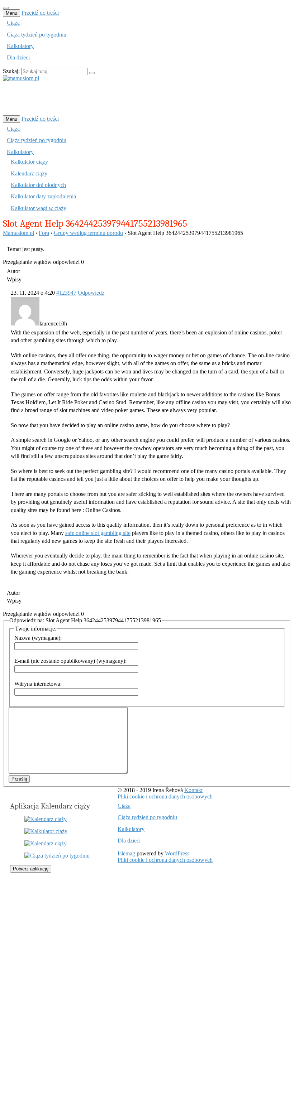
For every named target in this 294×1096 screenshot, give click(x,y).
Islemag (126, 853)
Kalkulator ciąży (29, 162)
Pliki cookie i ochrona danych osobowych (165, 796)
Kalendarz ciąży (29, 173)
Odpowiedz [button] (91, 293)
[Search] (92, 73)
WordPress (177, 853)
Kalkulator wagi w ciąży (38, 208)
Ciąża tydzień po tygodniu (36, 35)
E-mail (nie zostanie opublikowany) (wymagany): (70, 661)
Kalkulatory (20, 46)
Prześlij (19, 779)
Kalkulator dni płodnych (38, 185)
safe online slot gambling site (98, 533)
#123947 (66, 293)
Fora (44, 233)
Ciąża (13, 23)
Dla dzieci (18, 57)
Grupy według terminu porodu (88, 233)
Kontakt (193, 790)
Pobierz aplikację (30, 869)
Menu (11, 13)
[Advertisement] (133, 98)
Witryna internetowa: (38, 684)
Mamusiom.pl (18, 233)
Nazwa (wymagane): (38, 638)
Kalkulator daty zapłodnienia (43, 196)
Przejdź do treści (40, 13)
